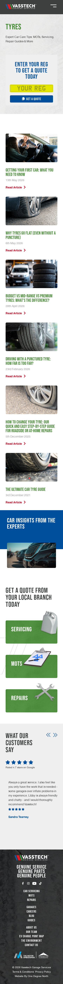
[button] (48, 735)
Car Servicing (31, 891)
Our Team (31, 932)
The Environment (31, 940)
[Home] (21, 6)
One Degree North (38, 976)
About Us (31, 927)
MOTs (32, 895)
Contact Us (31, 945)
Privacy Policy (43, 971)
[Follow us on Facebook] (23, 883)
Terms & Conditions (23, 971)
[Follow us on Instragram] (28, 883)
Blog (31, 916)
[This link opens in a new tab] (31, 955)
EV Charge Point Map (31, 936)
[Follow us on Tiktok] (40, 883)
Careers (31, 911)
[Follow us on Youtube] (34, 883)
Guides (31, 920)
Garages (31, 907)
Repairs (31, 900)
